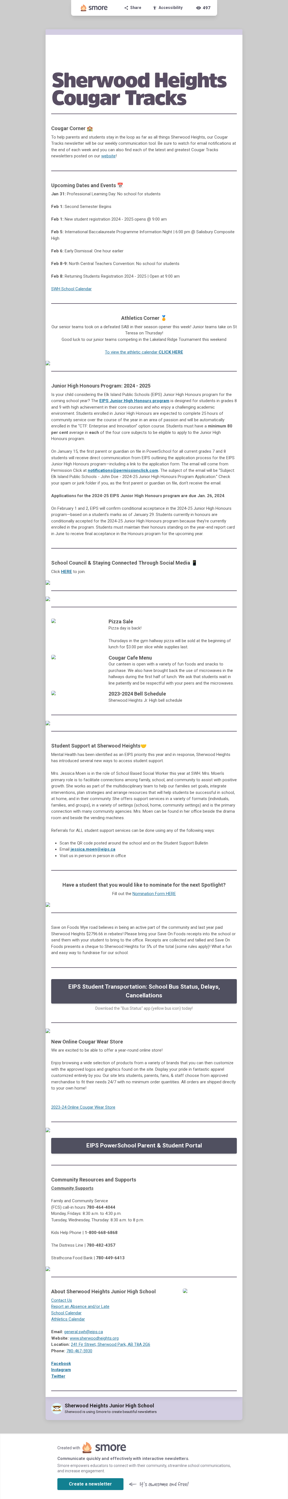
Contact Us (61, 1300)
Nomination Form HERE (154, 893)
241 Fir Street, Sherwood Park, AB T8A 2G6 (110, 1344)
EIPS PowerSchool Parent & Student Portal (144, 1145)
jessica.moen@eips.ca (93, 849)
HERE (66, 571)
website (108, 155)
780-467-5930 (79, 1350)
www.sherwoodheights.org (94, 1338)
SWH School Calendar (71, 288)
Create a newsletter (90, 1484)
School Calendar (66, 1312)
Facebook (61, 1363)
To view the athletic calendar (144, 352)
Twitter (58, 1376)
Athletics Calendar (68, 1319)
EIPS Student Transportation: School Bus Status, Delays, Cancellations (144, 991)
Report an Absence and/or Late (80, 1306)
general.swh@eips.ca (83, 1331)
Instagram (61, 1369)
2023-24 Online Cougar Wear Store (83, 1107)
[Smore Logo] (94, 7)
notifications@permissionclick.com (123, 470)
